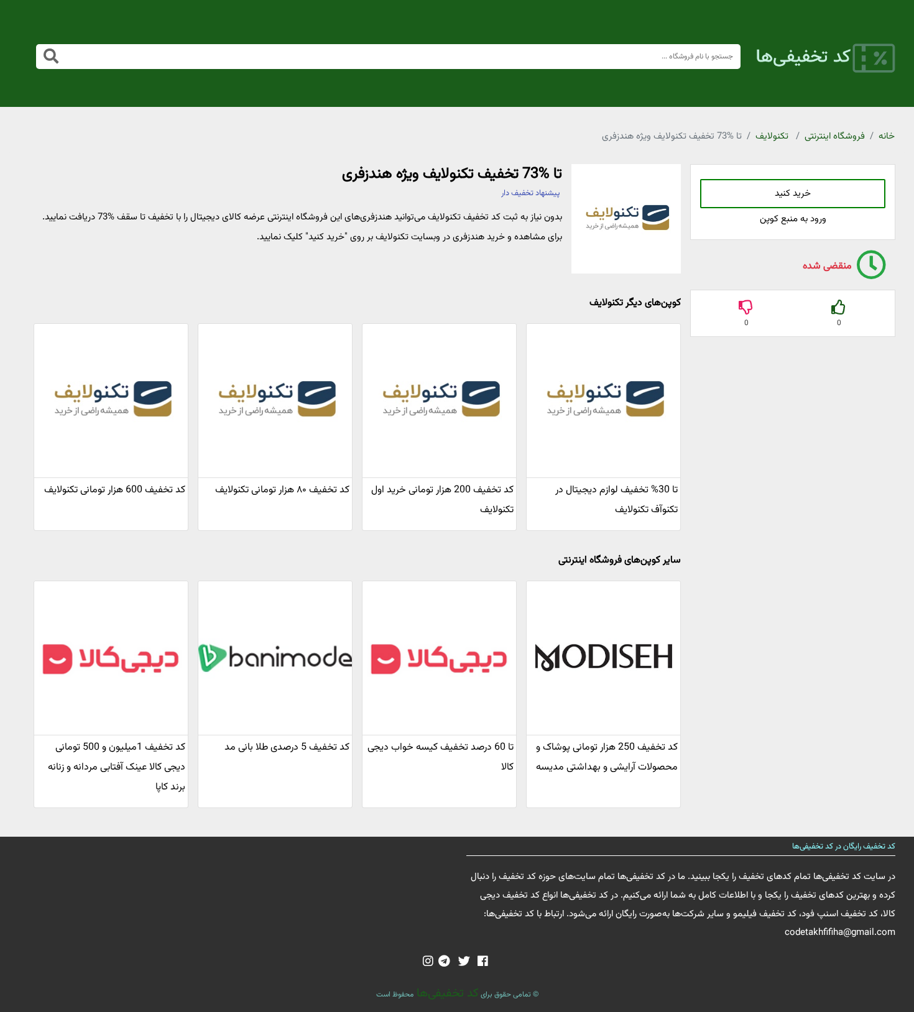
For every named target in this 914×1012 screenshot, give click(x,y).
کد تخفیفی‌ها (446, 993)
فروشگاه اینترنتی (835, 136)
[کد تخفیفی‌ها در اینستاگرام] (428, 962)
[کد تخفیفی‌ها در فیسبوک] (483, 962)
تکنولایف (771, 136)
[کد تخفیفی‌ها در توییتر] (464, 962)
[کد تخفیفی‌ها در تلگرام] (444, 962)
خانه (887, 136)
